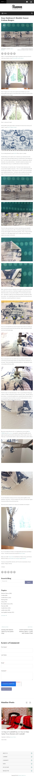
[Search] (29, 582)
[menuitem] (31, 1)
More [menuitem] (4, 763)
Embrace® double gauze (17, 58)
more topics (3, 615)
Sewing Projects (29, 48)
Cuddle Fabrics (6, 597)
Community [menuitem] (5, 760)
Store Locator (22, 553)
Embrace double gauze (22, 50)
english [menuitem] (2, 1)
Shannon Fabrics (6, 593)
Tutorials (30, 50)
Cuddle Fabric (5, 608)
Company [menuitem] (5, 756)
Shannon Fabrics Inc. (22, 775)
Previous (26, 702)
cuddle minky (5, 610)
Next (30, 702)
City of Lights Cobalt (11, 127)
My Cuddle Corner (6, 604)
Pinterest (24, 558)
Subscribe (11, 556)
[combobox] (13, 581)
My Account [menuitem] (6, 767)
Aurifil (15, 153)
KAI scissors (10, 433)
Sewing (23, 48)
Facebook (12, 558)
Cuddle (4, 595)
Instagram (17, 558)
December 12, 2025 (5, 737)
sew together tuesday (7, 612)
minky (4, 602)
